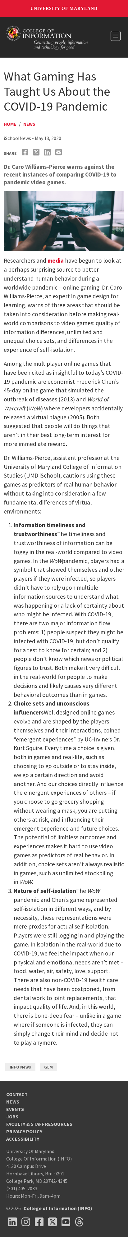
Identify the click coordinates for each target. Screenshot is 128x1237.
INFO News (20, 1067)
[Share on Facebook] (26, 152)
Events (15, 1109)
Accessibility (22, 1139)
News (29, 124)
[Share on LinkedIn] (48, 152)
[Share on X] (37, 152)
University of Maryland (64, 8)
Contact (17, 1094)
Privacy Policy (24, 1131)
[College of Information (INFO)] (47, 37)
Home (10, 124)
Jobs (12, 1116)
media (56, 260)
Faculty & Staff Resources (39, 1124)
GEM (48, 1067)
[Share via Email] (59, 152)
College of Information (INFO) (58, 1208)
